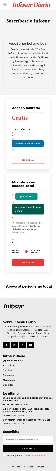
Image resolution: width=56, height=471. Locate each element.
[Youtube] (30, 345)
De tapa (6, 415)
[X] (22, 345)
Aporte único (26, 196)
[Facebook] (6, 345)
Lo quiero (26, 448)
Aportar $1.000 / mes (27, 143)
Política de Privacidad (36, 455)
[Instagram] (14, 345)
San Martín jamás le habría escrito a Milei (26, 419)
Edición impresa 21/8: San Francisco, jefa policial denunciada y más (26, 410)
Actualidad (8, 404)
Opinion (6, 423)
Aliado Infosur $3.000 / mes (28, 209)
